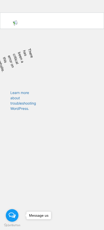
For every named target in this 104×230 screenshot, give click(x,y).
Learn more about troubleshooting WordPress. (23, 100)
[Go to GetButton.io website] (12, 224)
